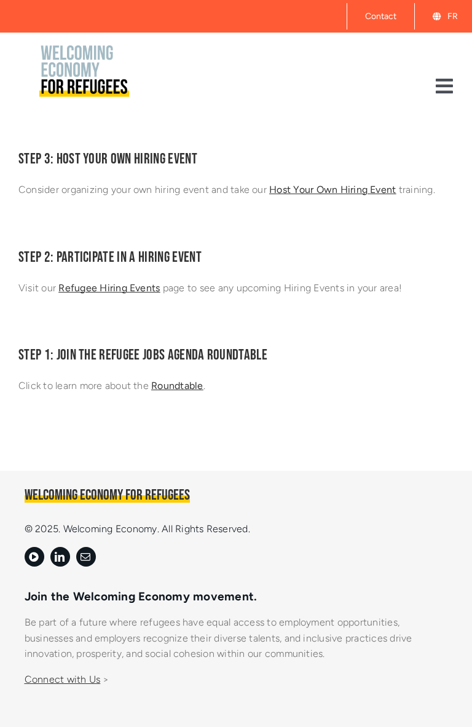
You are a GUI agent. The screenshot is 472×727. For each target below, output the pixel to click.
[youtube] (34, 557)
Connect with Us (63, 679)
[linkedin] (60, 557)
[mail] (86, 557)
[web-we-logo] (86, 40)
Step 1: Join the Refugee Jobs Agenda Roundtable (142, 355)
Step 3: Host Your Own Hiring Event (107, 159)
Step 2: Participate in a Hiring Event (110, 257)
